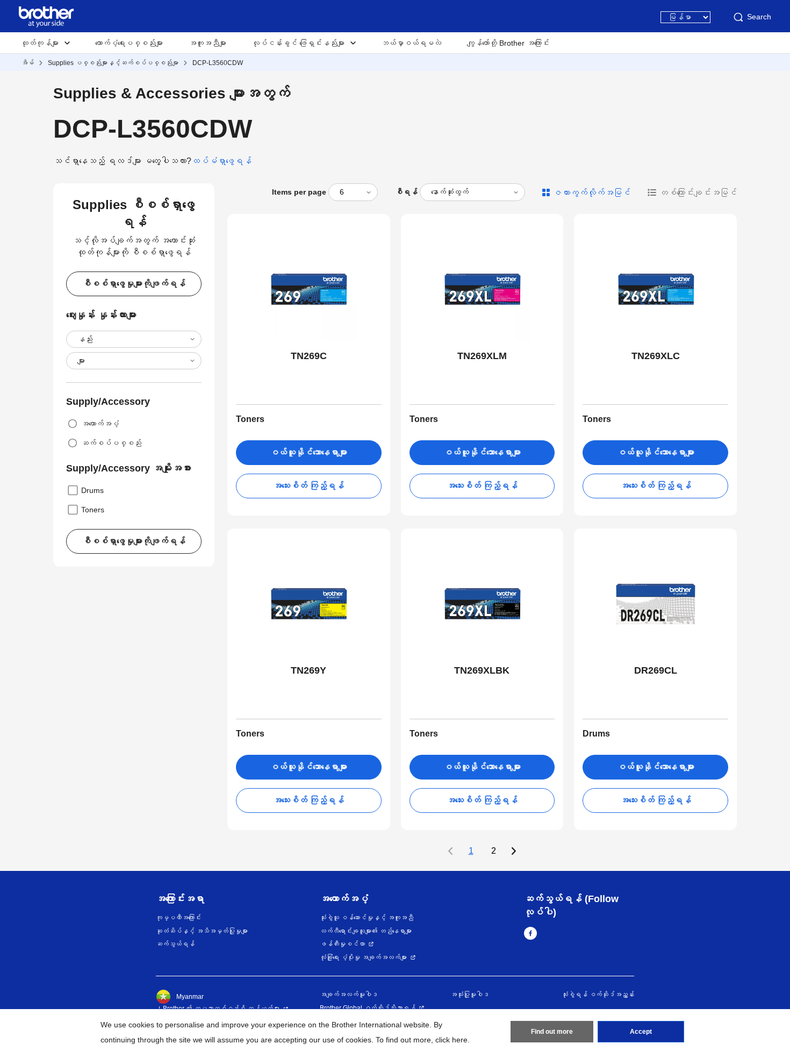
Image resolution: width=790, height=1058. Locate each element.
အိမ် (27, 63)
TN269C (309, 356)
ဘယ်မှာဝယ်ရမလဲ (411, 43)
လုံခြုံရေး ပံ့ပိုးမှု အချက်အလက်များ (363, 957)
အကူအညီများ (207, 43)
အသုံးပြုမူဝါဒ (469, 994)
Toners (92, 509)
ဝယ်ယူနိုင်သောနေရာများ (308, 452)
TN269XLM (482, 356)
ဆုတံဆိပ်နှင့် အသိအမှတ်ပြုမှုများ (202, 931)
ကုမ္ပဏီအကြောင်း (178, 917)
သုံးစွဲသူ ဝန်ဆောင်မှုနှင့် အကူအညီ (366, 917)
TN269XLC (655, 356)
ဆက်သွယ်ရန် (175, 944)
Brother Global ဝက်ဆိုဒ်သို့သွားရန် (367, 1008)
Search (759, 16)
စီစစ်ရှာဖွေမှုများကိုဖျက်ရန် (133, 283)
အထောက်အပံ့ (100, 423)
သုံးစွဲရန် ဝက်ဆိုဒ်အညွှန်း (598, 994)
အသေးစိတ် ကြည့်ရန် (308, 485)
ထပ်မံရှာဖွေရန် (221, 161)
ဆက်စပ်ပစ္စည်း (111, 443)
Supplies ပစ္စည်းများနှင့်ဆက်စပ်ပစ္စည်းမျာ (113, 63)
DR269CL (655, 670)
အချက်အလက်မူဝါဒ (349, 994)
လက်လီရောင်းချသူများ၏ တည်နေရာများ (366, 931)
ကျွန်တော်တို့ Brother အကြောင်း (508, 43)
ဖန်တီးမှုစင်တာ (342, 944)
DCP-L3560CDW (217, 63)
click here (451, 1039)
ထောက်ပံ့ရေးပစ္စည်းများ (129, 43)
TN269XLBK (481, 670)
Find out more (552, 1031)
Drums (92, 490)
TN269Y (308, 670)
